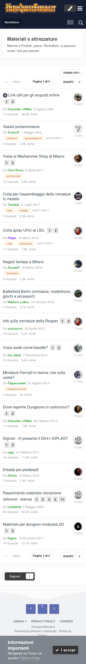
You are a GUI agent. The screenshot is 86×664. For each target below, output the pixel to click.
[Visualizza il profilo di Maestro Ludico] (78, 294)
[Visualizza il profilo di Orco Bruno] (78, 158)
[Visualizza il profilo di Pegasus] (78, 348)
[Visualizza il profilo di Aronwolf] (78, 264)
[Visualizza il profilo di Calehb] (78, 440)
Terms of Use (30, 658)
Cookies (66, 621)
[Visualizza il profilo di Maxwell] (78, 196)
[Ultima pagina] (79, 82)
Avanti (68, 82)
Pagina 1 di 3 (42, 81)
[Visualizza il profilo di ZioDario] (78, 129)
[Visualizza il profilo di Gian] (78, 231)
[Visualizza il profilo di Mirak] (78, 375)
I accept (67, 649)
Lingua (19, 621)
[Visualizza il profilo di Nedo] (78, 526)
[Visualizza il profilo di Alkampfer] (78, 97)
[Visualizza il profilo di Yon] (78, 409)
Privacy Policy (43, 621)
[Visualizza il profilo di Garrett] (78, 472)
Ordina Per (71, 72)
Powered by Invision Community (35, 631)
